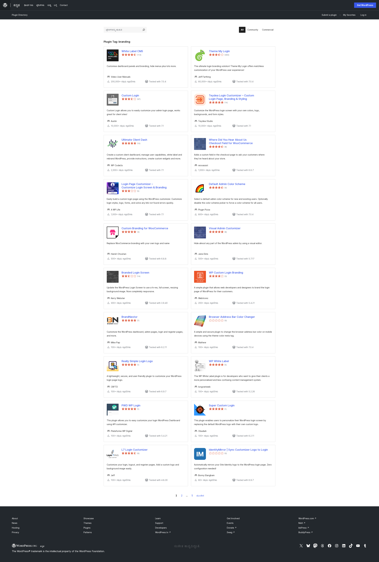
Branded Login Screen (135, 272)
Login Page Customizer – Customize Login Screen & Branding (144, 185)
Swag (231, 532)
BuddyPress (305, 532)
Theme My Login (219, 51)
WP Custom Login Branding (226, 272)
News (14, 523)
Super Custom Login (222, 405)
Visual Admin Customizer (225, 228)
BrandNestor (130, 316)
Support (159, 523)
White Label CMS (132, 51)
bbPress (303, 527)
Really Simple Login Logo (137, 361)
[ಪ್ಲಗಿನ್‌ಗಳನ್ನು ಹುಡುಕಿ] (144, 30)
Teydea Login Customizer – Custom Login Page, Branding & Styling (231, 97)
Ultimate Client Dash (134, 139)
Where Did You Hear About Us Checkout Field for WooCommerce (231, 141)
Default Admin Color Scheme (227, 184)
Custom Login (130, 95)
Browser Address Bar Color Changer (232, 316)
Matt (301, 523)
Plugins (86, 527)
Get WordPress (365, 5)
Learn (158, 518)
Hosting (15, 527)
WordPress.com (307, 518)
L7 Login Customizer (135, 449)
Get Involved (233, 518)
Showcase (88, 518)
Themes (87, 523)
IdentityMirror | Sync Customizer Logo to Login (238, 449)
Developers (161, 527)
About (15, 518)
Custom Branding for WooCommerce (145, 228)
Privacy (15, 532)
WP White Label (219, 361)
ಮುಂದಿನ (200, 495)
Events (230, 523)
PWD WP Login (131, 405)
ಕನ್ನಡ (42, 546)
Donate (232, 527)
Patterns (87, 532)
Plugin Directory (20, 15)
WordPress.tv (163, 532)
